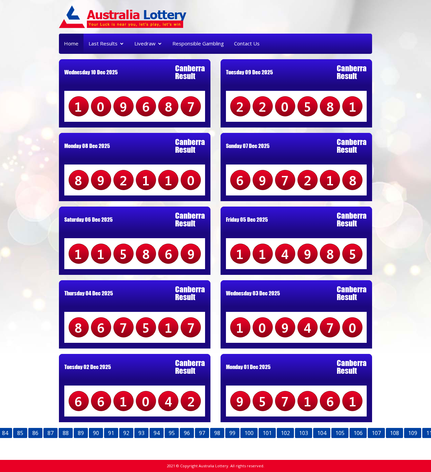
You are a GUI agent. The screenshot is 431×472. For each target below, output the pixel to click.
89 (81, 433)
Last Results (103, 43)
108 (394, 433)
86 (35, 433)
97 (202, 433)
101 (267, 433)
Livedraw (145, 43)
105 (339, 433)
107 (376, 433)
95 (172, 433)
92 (126, 433)
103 (303, 433)
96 (187, 433)
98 (217, 433)
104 (321, 433)
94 (157, 433)
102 (285, 433)
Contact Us (247, 43)
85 (20, 433)
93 (141, 433)
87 (50, 433)
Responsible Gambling (198, 43)
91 (111, 433)
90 (96, 433)
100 (249, 433)
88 (66, 433)
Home (71, 43)
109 (412, 433)
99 (232, 433)
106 (358, 433)
